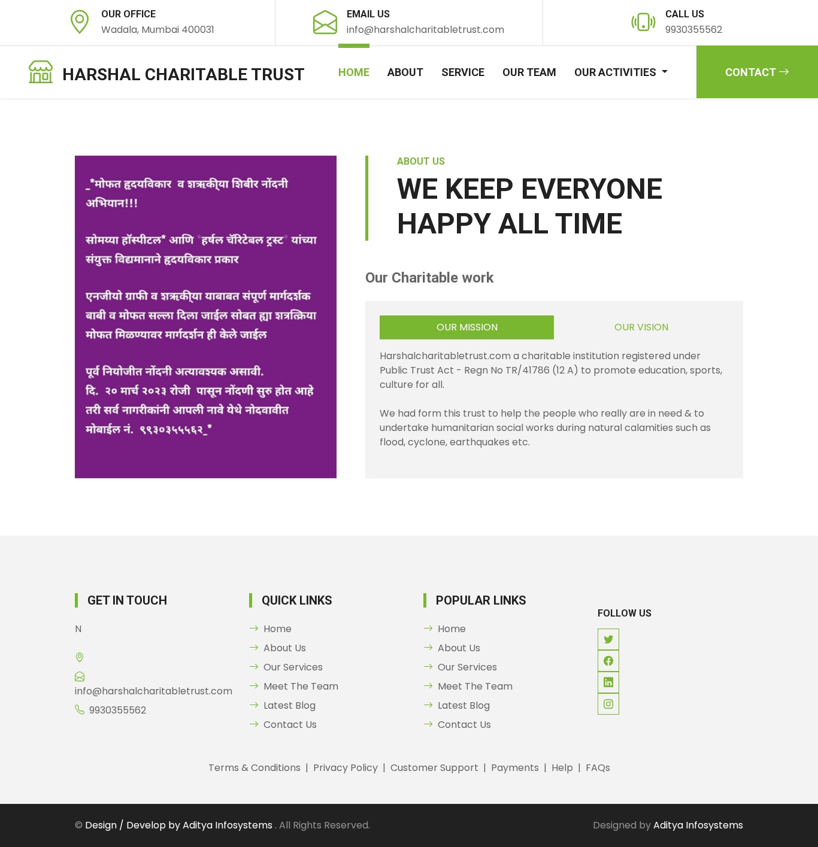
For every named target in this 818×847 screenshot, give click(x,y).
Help (562, 768)
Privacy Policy (345, 768)
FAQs (598, 768)
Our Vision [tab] (641, 327)
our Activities (616, 72)
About (405, 72)
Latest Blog (289, 705)
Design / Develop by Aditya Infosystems (180, 825)
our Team (529, 72)
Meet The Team (300, 686)
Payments (515, 768)
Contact (751, 72)
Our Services (293, 667)
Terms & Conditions (254, 768)
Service (462, 72)
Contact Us (290, 724)
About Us (284, 648)
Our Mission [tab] (467, 327)
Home (353, 72)
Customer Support (434, 768)
